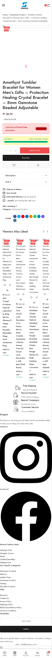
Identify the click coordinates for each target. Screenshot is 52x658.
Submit (26, 629)
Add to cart (35, 150)
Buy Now (26, 158)
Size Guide (11, 193)
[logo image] (24, 5)
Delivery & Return (14, 189)
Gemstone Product (17, 14)
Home (5, 14)
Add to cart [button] (6, 351)
